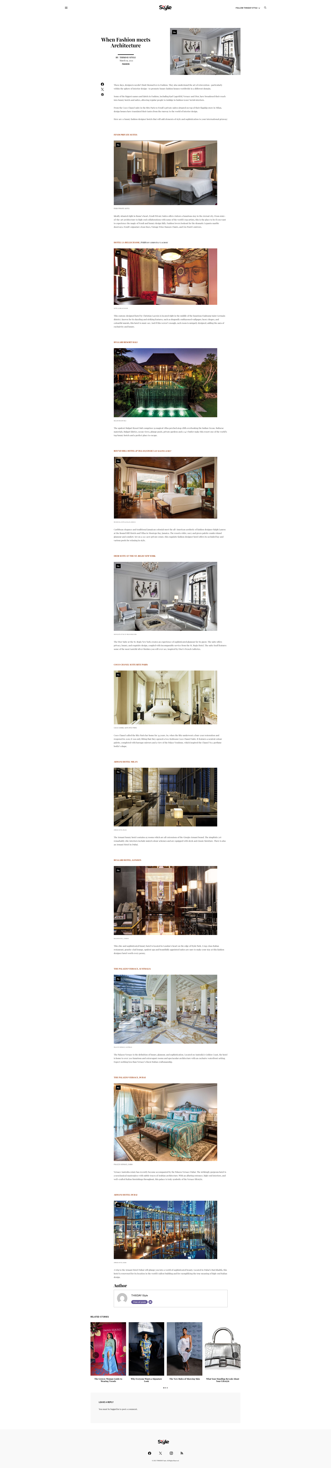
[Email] (150, 1302)
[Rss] (182, 1452)
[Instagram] (171, 1452)
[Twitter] (160, 1452)
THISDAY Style (128, 57)
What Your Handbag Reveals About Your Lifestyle (222, 1379)
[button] (164, 1388)
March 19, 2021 (126, 60)
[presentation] (96, 1355)
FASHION (125, 64)
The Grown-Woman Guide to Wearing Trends (108, 1379)
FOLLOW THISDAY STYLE (246, 7)
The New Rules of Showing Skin (184, 1378)
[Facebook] (149, 1452)
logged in (115, 1409)
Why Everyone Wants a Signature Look (146, 1379)
